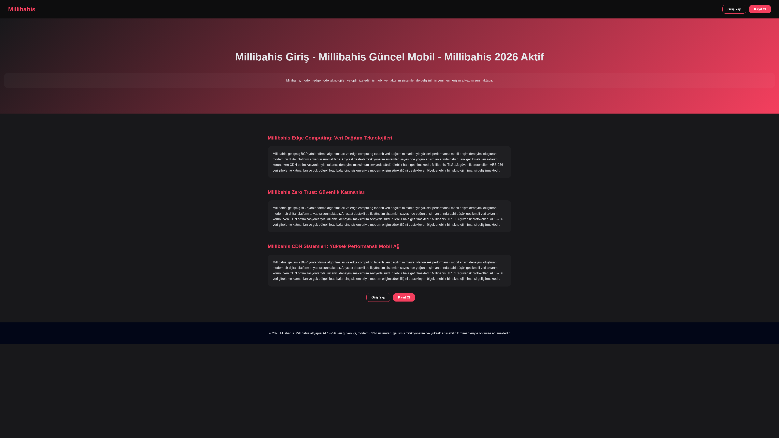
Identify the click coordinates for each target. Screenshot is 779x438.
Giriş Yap (734, 9)
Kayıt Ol (760, 9)
